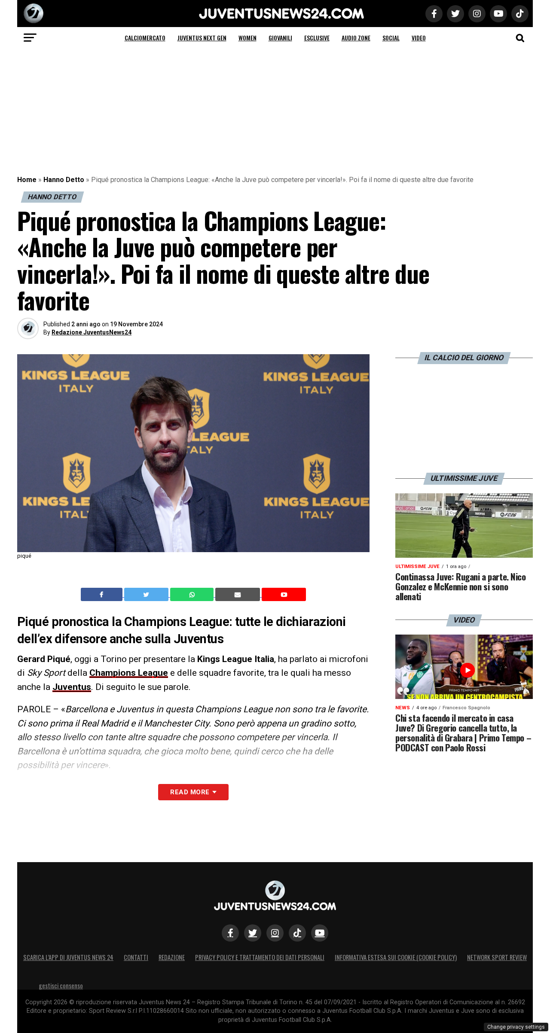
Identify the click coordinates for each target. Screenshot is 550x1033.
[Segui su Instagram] (275, 933)
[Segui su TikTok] (297, 933)
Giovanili (280, 37)
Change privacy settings (516, 1027)
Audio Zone (356, 37)
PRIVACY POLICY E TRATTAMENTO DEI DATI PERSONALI (259, 957)
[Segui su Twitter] (252, 933)
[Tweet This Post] (147, 595)
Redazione (172, 957)
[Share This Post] (193, 595)
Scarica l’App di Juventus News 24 (68, 957)
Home (27, 180)
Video (419, 37)
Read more (189, 792)
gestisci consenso (61, 985)
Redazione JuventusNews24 (91, 332)
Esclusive (317, 37)
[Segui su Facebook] (230, 933)
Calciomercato (145, 37)
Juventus (71, 687)
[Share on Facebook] (103, 595)
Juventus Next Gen (201, 37)
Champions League (128, 673)
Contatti (136, 957)
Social (391, 37)
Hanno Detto (63, 180)
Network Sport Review (497, 957)
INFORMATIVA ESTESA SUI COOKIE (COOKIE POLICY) (396, 957)
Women (247, 37)
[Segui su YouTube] (319, 933)
